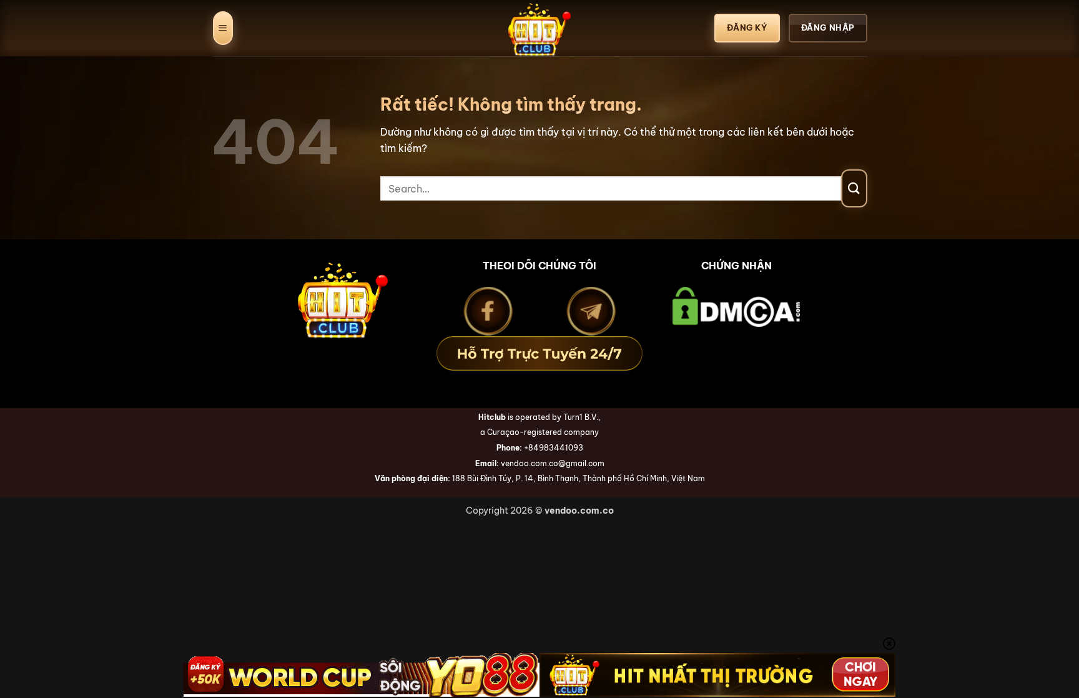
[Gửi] (854, 188)
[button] (223, 28)
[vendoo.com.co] (539, 28)
